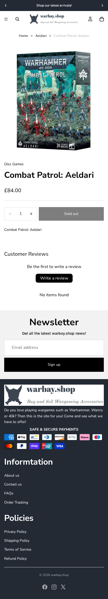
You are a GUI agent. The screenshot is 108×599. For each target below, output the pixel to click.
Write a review (54, 278)
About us (11, 475)
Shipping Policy (16, 540)
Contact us (13, 484)
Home (23, 35)
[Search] (17, 19)
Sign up (54, 364)
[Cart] (101, 19)
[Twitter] (63, 587)
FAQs (8, 493)
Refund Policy (15, 558)
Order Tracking (16, 502)
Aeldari (41, 35)
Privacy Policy (15, 531)
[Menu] (6, 19)
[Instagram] (54, 587)
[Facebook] (45, 587)
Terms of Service (17, 549)
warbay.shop (60, 575)
